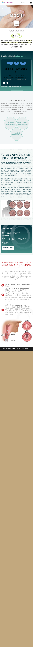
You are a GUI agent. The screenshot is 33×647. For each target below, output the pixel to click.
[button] (4, 83)
